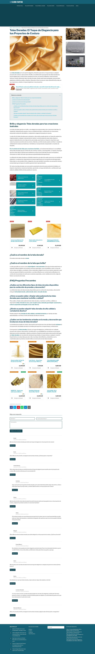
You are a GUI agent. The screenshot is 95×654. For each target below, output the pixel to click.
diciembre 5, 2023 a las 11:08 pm (22, 591)
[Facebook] (11, 407)
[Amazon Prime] (23, 363)
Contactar (31, 632)
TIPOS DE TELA (20, 5)
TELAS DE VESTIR (50, 5)
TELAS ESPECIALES (60, 5)
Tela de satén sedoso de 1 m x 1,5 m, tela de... (35, 240)
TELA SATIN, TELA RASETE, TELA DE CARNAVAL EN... (51, 391)
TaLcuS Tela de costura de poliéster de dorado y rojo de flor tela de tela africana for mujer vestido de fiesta (38, 86)
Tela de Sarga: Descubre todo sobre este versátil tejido (19, 649)
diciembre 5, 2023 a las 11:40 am (20, 532)
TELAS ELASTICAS (70, 5)
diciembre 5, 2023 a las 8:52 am (20, 498)
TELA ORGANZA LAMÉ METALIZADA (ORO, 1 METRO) (53, 361)
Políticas (30, 629)
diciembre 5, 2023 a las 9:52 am (22, 514)
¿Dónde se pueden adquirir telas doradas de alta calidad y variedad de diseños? (32, 113)
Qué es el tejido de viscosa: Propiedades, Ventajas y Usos (19, 629)
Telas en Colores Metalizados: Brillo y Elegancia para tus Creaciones (73, 630)
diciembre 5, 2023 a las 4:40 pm (22, 545)
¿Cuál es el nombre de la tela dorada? (21, 99)
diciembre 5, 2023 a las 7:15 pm (20, 609)
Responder (12, 445)
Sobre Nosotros (32, 633)
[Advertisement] (47, 17)
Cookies (30, 630)
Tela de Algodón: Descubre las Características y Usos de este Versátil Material (19, 634)
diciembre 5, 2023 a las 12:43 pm (20, 562)
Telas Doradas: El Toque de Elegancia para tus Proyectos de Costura (74, 632)
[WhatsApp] (22, 407)
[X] (14, 407)
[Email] (29, 407)
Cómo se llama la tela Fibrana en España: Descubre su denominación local (19, 645)
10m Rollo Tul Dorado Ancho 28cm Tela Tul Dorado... (34, 391)
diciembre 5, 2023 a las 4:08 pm (20, 577)
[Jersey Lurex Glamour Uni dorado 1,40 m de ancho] (18, 231)
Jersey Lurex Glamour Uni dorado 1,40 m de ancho (17, 240)
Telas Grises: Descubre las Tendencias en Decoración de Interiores (74, 637)
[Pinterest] (18, 407)
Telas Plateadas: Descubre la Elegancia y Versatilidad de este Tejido (74, 635)
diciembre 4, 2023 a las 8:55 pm (20, 439)
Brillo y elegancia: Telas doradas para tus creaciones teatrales (26, 97)
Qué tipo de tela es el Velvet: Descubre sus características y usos (19, 640)
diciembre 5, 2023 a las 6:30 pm (22, 482)
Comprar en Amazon (18, 247)
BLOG (77, 5)
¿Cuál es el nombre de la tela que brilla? (21, 101)
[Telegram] (25, 407)
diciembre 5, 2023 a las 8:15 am (20, 453)
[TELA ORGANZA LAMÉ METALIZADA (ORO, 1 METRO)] (54, 351)
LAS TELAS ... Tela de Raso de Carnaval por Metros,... (35, 361)
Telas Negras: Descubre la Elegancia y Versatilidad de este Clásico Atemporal (74, 640)
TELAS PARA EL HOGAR (40, 5)
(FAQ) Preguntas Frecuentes (19, 103)
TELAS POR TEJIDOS (29, 5)
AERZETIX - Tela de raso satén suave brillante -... (17, 391)
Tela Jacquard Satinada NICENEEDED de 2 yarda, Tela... (53, 240)
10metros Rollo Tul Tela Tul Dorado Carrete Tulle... (17, 361)
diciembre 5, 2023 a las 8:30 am (20, 467)
